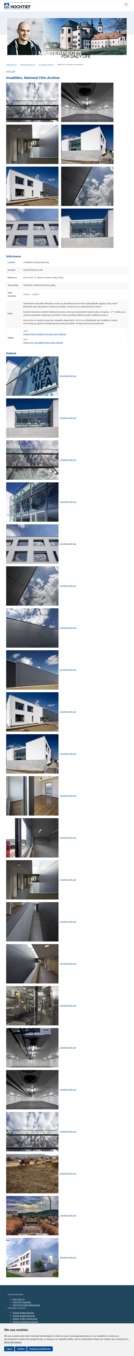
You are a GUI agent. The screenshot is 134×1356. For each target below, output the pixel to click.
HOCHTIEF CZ (19, 1299)
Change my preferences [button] (40, 1349)
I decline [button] (20, 1349)
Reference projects (27, 65)
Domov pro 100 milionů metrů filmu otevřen (43, 342)
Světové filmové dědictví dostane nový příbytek (44, 334)
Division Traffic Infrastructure (25, 1318)
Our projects (11, 65)
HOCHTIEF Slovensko (22, 1302)
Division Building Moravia (23, 1313)
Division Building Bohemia (24, 1316)
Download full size (68, 376)
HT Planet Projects (46, 65)
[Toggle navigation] (126, 4)
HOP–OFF (10, 71)
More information (12, 1342)
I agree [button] (9, 1349)
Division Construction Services (25, 1321)
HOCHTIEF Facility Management (26, 1305)
